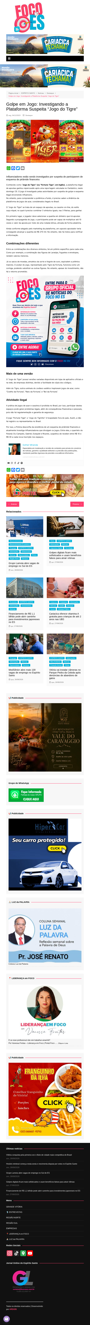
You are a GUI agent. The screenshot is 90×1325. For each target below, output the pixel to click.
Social (52, 609)
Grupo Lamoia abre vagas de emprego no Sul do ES (28, 1173)
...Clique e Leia (62, 1043)
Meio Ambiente (55, 662)
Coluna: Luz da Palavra (18, 964)
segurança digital (56, 548)
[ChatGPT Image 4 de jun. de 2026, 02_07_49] (45, 321)
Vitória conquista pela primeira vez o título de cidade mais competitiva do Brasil (39, 1155)
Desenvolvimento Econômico (20, 544)
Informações (14, 551)
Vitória (67, 665)
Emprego (13, 548)
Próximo (76, 504)
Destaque (29, 115)
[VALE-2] (45, 737)
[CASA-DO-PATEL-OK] (45, 485)
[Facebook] (15, 463)
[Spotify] (22, 463)
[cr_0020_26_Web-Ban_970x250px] (45, 44)
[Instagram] (12, 463)
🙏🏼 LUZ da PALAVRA (19, 902)
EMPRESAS (11, 1228)
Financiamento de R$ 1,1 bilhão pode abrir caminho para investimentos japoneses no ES (43, 1191)
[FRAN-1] (45, 1099)
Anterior (14, 504)
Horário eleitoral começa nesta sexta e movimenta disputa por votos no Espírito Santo (41, 1164)
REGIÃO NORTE (13, 1218)
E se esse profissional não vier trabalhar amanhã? (29, 1040)
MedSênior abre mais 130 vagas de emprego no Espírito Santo (24, 673)
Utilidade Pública (63, 609)
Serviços (25, 558)
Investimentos (26, 606)
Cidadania (63, 602)
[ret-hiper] (45, 854)
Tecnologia (69, 548)
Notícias (12, 555)
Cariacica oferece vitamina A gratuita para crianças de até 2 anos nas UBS (65, 616)
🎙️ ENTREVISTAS (14, 1212)
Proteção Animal (56, 665)
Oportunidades (24, 555)
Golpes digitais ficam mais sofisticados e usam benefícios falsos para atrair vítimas (65, 555)
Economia (13, 602)
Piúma (34, 555)
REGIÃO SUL (12, 1223)
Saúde (61, 606)
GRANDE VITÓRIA (14, 1207)
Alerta (52, 541)
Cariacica (53, 602)
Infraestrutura (26, 551)
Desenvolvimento (16, 541)
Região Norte (14, 558)
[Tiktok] (18, 463)
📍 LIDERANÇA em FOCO (21, 978)
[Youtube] (9, 463)
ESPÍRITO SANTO (25, 548)
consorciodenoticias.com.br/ (33, 457)
